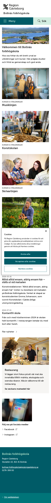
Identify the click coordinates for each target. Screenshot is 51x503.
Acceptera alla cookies (25, 261)
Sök (44, 21)
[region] (25, 251)
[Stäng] (46, 231)
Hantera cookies (25, 269)
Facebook (9, 429)
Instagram (9, 434)
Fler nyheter (8, 332)
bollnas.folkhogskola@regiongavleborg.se (20, 467)
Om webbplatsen (11, 497)
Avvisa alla (25, 254)
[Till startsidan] (16, 7)
